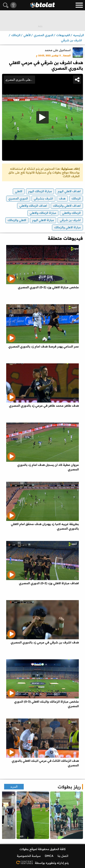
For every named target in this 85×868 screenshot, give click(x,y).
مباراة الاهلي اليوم (43, 220)
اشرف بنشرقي (43, 198)
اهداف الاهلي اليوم (69, 191)
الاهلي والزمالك (17, 220)
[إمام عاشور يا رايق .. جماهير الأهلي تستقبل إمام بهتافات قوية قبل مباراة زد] (33, 815)
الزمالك (76, 198)
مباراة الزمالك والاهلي (43, 213)
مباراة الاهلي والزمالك (67, 227)
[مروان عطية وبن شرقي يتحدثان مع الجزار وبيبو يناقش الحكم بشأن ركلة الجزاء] (66, 815)
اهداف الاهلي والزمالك (67, 205)
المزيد (14, 786)
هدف (62, 198)
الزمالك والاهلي (71, 213)
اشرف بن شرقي (70, 220)
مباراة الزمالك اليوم (40, 191)
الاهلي (18, 191)
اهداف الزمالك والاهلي (33, 205)
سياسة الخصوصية (29, 856)
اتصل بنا (63, 856)
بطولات (24, 849)
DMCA (49, 856)
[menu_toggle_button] (79, 5)
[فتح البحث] (5, 5)
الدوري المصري (18, 198)
